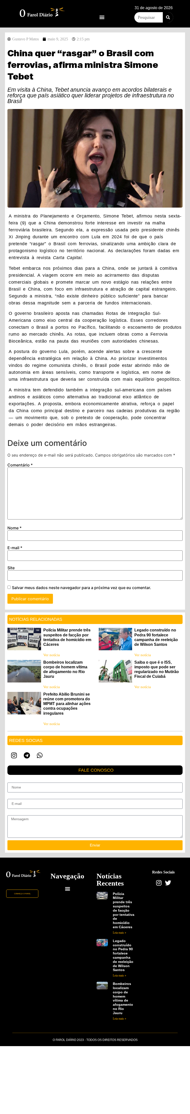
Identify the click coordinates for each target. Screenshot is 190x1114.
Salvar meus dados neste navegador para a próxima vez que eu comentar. (81, 588)
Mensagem (15, 813)
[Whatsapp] (39, 755)
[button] (102, 17)
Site (11, 568)
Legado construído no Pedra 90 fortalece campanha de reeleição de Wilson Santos (123, 955)
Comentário (20, 465)
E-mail (14, 548)
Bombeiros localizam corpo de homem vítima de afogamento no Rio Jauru (123, 998)
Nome (14, 528)
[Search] (168, 17)
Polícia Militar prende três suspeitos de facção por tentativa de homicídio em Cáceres (123, 910)
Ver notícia (51, 655)
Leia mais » (119, 932)
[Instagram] (13, 755)
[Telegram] (26, 755)
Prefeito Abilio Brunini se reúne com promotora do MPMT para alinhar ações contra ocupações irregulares (67, 703)
